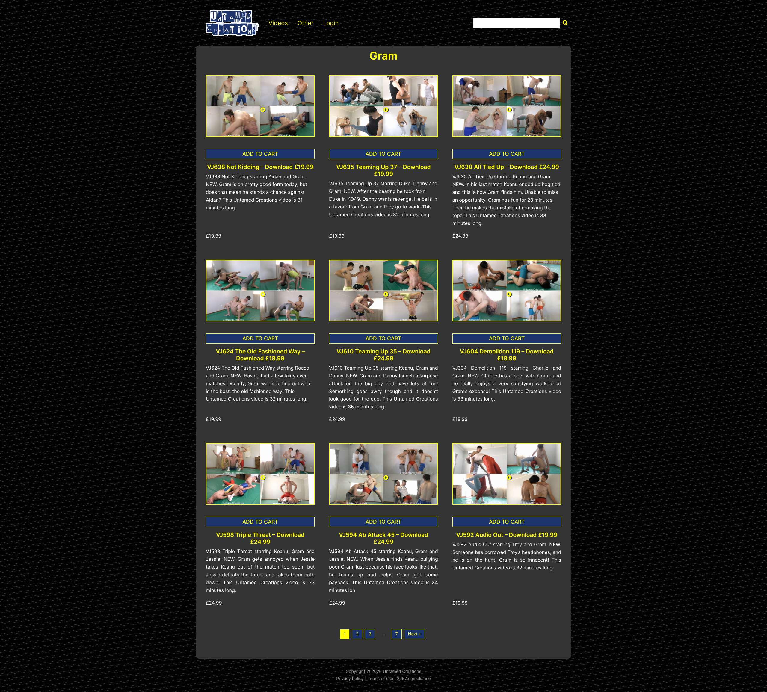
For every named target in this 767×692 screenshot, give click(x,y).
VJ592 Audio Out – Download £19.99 (507, 534)
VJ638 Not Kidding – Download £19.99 (260, 167)
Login (331, 23)
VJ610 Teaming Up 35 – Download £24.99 (383, 355)
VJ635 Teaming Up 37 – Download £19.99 (383, 170)
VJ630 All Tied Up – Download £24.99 (507, 167)
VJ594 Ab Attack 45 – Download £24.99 (383, 538)
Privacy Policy (350, 678)
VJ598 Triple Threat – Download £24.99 (260, 538)
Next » (414, 634)
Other (306, 23)
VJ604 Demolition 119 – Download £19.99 (507, 355)
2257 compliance (414, 678)
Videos (278, 23)
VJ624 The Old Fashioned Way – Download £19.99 (260, 355)
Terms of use (380, 678)
